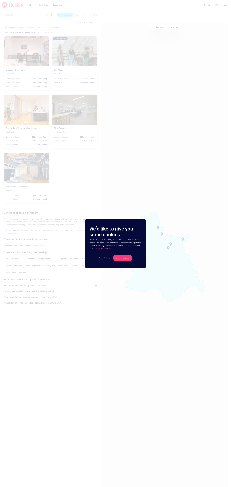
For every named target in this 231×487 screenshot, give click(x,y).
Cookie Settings (104, 258)
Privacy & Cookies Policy (104, 248)
